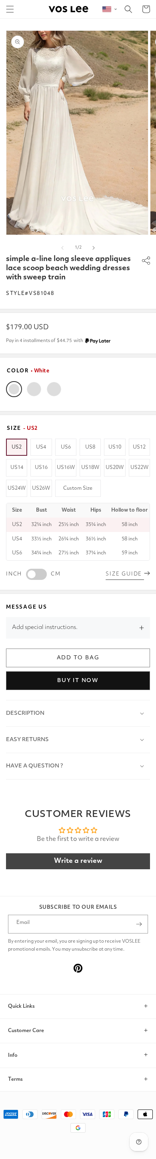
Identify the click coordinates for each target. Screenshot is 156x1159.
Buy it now (78, 680)
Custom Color (54, 389)
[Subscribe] (139, 924)
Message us (26, 607)
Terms (15, 1079)
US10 (114, 447)
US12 (139, 447)
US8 (90, 447)
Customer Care (26, 1030)
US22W (139, 467)
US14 (16, 467)
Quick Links (21, 1006)
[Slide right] (93, 248)
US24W (17, 488)
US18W (90, 467)
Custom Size (77, 488)
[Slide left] (62, 248)
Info (13, 1055)
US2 (17, 447)
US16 (41, 467)
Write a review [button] (78, 861)
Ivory (34, 389)
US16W (66, 467)
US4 (41, 447)
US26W (41, 488)
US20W (115, 467)
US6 (66, 447)
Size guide (125, 574)
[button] (10, 9)
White (14, 389)
